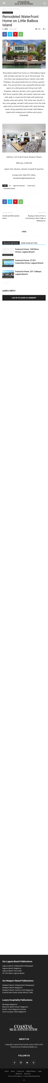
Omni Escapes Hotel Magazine (14, 1012)
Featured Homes (14, 9)
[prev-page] (3, 282)
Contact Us (20, 1071)
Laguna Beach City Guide (12, 971)
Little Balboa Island (9, 188)
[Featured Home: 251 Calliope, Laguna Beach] (8, 274)
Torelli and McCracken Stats (10, 217)
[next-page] (7, 282)
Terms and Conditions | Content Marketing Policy (24, 1076)
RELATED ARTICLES (11, 243)
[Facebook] (4, 34)
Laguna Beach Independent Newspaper (17, 966)
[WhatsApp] (20, 34)
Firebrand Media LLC (29, 1047)
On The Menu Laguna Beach (13, 973)
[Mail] (27, 1062)
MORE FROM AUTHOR (29, 243)
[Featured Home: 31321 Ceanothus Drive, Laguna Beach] (8, 263)
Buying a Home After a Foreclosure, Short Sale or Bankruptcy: (36, 218)
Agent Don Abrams (19, 185)
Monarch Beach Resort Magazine (15, 1007)
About (13, 1071)
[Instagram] (21, 1062)
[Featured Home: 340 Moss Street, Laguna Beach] (8, 252)
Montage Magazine (9, 1004)
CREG (6, 29)
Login (40, 1071)
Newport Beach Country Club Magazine (17, 990)
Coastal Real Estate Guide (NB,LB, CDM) (17, 992)
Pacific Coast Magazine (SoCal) (14, 1009)
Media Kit (19, 1074)
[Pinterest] (15, 34)
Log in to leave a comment (24, 298)
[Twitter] (10, 34)
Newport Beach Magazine (12, 987)
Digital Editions (31, 1071)
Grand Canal (31, 185)
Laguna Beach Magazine (11, 968)
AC (10, 185)
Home (4, 9)
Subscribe (27, 1074)
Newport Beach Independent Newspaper (18, 985)
